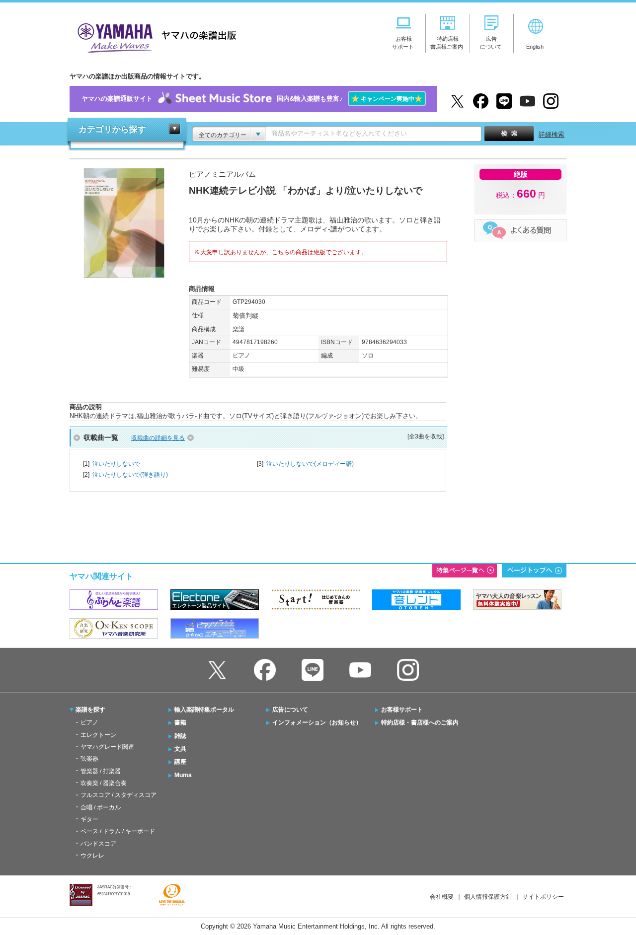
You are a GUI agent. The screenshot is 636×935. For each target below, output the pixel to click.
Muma (183, 775)
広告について (290, 709)
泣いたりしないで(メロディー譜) (310, 463)
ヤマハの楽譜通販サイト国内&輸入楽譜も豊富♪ (251, 98)
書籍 (180, 722)
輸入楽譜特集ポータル (204, 709)
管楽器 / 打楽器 (100, 771)
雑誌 (180, 735)
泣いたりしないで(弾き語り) (130, 474)
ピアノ (89, 722)
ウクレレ (92, 855)
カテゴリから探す (112, 129)
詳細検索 (551, 134)
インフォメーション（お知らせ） (317, 722)
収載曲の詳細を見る (158, 437)
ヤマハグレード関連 (107, 746)
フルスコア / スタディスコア (118, 794)
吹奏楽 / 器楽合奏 (103, 783)
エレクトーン (98, 734)
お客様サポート (402, 709)
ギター (89, 819)
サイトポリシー (543, 896)
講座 (180, 761)
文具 (180, 748)
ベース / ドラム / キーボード (117, 831)
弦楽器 (89, 758)
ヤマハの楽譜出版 (154, 36)
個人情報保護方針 (488, 896)
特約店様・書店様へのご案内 (420, 722)
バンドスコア (98, 843)
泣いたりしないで (116, 463)
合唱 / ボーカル (100, 807)
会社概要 (442, 896)
